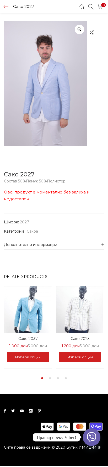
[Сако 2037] (28, 309)
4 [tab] (66, 378)
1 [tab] (42, 378)
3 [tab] (58, 378)
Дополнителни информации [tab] (30, 244)
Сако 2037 (28, 338)
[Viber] (91, 437)
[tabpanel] (28, 328)
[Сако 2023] (80, 309)
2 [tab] (50, 378)
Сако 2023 (80, 338)
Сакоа (32, 231)
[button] (100, 6)
